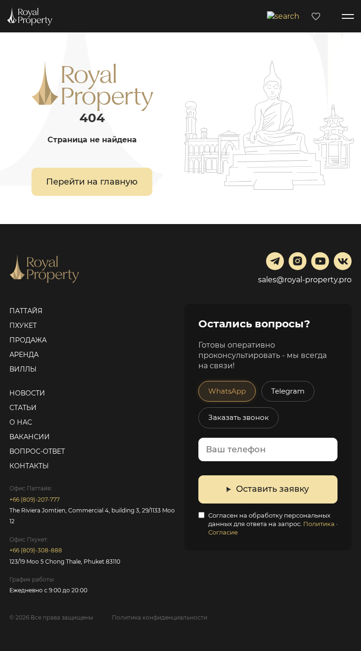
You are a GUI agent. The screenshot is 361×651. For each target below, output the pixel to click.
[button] (284, 15)
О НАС (20, 422)
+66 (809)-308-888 (35, 550)
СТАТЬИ (23, 407)
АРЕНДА (24, 354)
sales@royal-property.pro (305, 279)
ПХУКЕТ (23, 325)
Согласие (223, 532)
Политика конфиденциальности (159, 617)
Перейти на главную (92, 182)
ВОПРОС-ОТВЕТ (37, 451)
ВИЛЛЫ (23, 369)
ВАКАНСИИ (29, 437)
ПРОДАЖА (28, 340)
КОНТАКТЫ (29, 466)
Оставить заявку (272, 489)
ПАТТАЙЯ (25, 311)
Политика (319, 523)
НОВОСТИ (27, 393)
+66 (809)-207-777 (34, 499)
